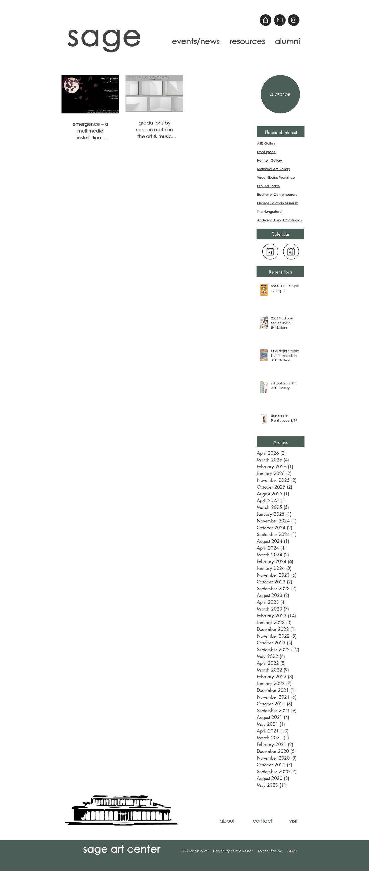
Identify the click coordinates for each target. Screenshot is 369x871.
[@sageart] (293, 20)
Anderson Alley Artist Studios (279, 220)
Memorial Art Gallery (273, 169)
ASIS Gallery (266, 143)
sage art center (121, 848)
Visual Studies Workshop (276, 177)
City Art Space (268, 186)
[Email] (280, 20)
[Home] (265, 20)
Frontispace (266, 152)
